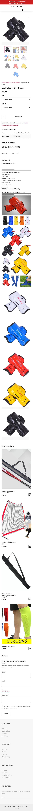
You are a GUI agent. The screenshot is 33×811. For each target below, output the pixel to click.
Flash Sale (4, 728)
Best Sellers (5, 736)
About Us (4, 770)
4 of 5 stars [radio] (7, 691)
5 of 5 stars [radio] (9, 691)
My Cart (4, 752)
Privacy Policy (5, 778)
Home (3, 82)
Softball (7, 82)
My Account (5, 749)
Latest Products (6, 731)
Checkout (4, 754)
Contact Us (5, 773)
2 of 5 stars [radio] (3, 691)
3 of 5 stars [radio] (5, 691)
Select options (30, 494)
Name (4, 672)
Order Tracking (6, 757)
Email (4, 681)
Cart (14, 6)
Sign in (20, 6)
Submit (6, 713)
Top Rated (4, 733)
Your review (5, 695)
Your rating (4, 690)
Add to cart (18, 117)
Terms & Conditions (7, 775)
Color (3, 96)
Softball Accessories (15, 82)
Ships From (5, 104)
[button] (28, 17)
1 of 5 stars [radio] (2, 691)
